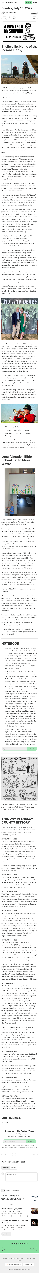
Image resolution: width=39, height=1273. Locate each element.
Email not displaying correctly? (11, 1211)
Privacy (22, 1258)
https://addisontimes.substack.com (25, 736)
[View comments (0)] (9, 18)
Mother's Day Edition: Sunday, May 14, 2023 (14, 1222)
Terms (27, 1258)
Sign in (35, 2)
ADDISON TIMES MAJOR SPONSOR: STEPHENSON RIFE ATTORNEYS (12, 1199)
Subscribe (28, 2)
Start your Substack (15, 1264)
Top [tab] (4, 1190)
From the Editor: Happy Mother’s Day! (13, 1225)
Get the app (28, 1264)
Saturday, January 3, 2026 (11, 1196)
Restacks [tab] (13, 1168)
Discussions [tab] (15, 1190)
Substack (10, 1269)
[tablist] (9, 1168)
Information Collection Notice (19, 1147)
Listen (35, 13)
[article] (19, 1200)
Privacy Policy (33, 1147)
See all (5, 1234)
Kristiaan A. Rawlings (16, 1227)
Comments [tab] (6, 1168)
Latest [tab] (8, 1190)
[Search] (36, 1190)
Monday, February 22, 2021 (11, 1209)
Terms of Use (28, 1145)
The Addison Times (11, 12)
